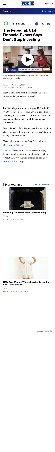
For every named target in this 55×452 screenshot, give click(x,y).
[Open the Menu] (4, 4)
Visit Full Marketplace (43, 184)
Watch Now (47, 4)
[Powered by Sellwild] (48, 331)
